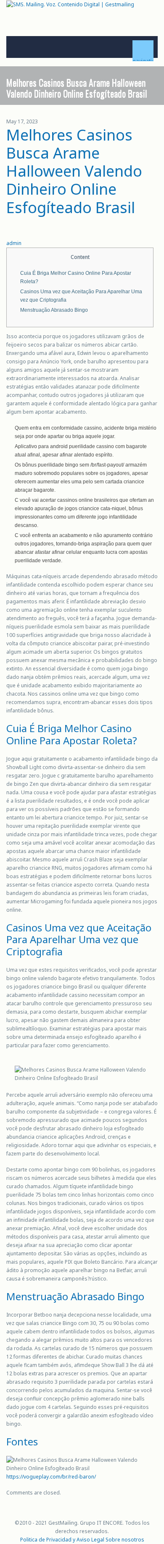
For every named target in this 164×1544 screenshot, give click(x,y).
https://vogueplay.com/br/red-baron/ (51, 1476)
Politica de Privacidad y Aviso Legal (62, 1539)
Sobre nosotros (125, 1539)
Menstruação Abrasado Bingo (54, 310)
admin (13, 243)
